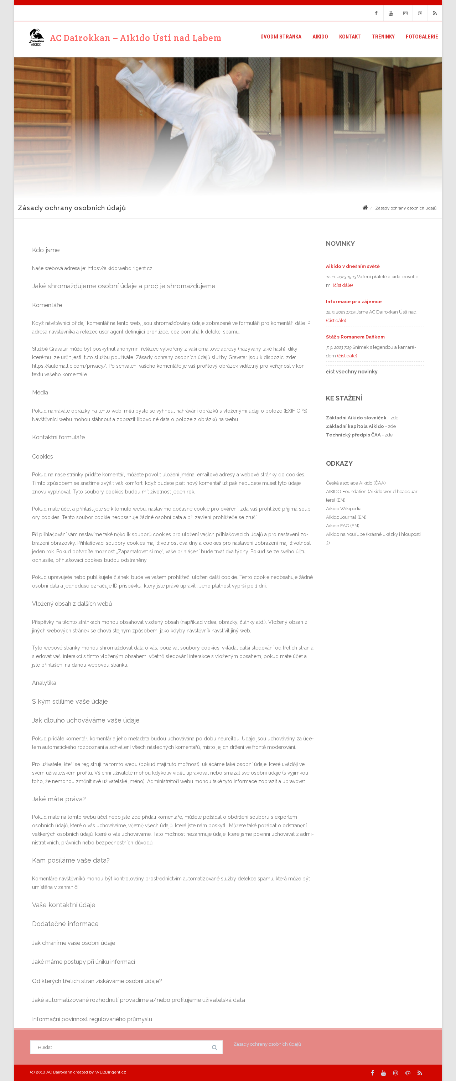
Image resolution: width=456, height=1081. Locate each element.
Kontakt (350, 36)
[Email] (420, 13)
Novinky (340, 243)
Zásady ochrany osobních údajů (267, 1044)
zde (394, 417)
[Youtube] (391, 13)
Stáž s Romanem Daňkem (355, 337)
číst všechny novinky (352, 371)
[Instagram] (405, 13)
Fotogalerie (422, 36)
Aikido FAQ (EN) (342, 525)
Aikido (320, 36)
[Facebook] (376, 13)
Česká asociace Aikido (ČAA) (356, 483)
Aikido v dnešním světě (353, 266)
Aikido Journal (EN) (346, 517)
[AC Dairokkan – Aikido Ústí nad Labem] (34, 37)
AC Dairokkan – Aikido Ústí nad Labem (136, 37)
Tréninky (383, 36)
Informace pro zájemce (354, 301)
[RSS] (435, 13)
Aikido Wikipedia (344, 508)
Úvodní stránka (280, 36)
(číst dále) (343, 285)
